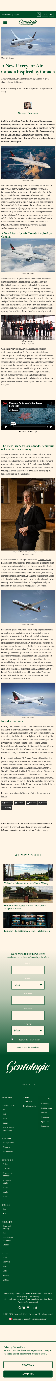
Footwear (6, 1262)
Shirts (5, 1266)
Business (6, 1138)
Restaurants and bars (7, 1174)
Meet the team (46, 1108)
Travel (25, 1097)
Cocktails (6, 1168)
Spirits (5, 1192)
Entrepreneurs (8, 1142)
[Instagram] (24, 1307)
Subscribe (6, 14)
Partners (44, 1112)
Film (4, 1114)
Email (28, 963)
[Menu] (5, 22)
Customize (28, 1364)
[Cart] (39, 15)
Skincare (6, 1245)
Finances (6, 1147)
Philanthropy (8, 1151)
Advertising (45, 1103)
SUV (4, 1213)
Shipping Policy (22, 1296)
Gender (28, 978)
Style (5, 1253)
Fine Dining (7, 1160)
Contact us (39, 830)
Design (5, 1123)
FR (51, 14)
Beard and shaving (7, 1227)
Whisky (5, 1196)
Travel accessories (29, 1106)
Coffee (5, 1164)
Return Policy (47, 1293)
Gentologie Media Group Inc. (25, 1314)
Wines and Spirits (7, 1181)
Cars (4, 1209)
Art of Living (8, 1105)
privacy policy (34, 1040)
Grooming (7, 1222)
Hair (4, 1233)
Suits (5, 1271)
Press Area (45, 1117)
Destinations (27, 1101)
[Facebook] (20, 1307)
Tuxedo (5, 1275)
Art (4, 1109)
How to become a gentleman (8, 1128)
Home (5, 1118)
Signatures (45, 1121)
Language (28, 1024)
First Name (28, 993)
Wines (5, 1187)
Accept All (28, 1374)
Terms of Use (20, 1293)
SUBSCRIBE (7, 1097)
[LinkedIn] (32, 1307)
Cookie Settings (34, 1296)
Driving (6, 1205)
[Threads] (36, 1307)
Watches (6, 1280)
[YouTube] (28, 1307)
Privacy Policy (9, 1293)
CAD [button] (45, 14)
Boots (5, 1257)
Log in (16, 14)
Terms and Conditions (33, 1293)
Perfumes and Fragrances (8, 1238)
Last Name (28, 1009)
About (49, 1099)
